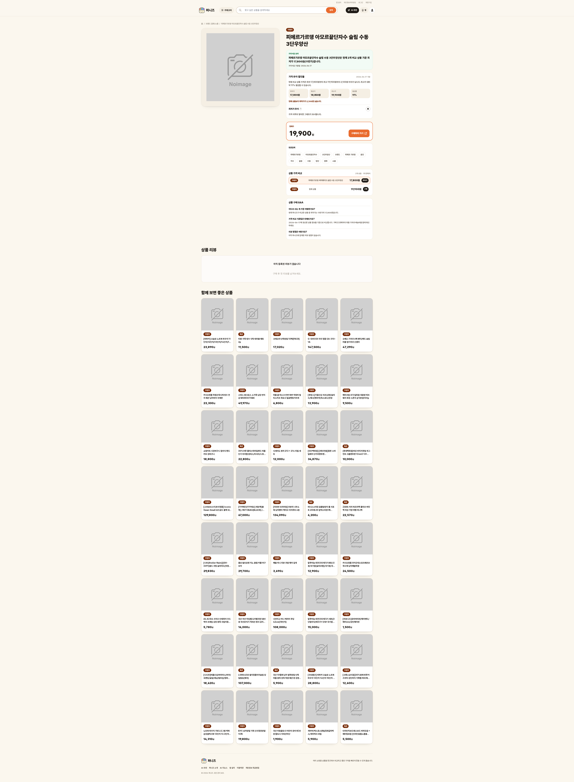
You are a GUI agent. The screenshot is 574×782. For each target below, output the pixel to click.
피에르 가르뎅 (350, 154)
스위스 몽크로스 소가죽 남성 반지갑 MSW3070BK (251, 396)
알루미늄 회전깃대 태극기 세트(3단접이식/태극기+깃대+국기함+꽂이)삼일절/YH (321, 621)
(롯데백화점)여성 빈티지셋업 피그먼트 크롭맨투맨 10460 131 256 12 (356, 453)
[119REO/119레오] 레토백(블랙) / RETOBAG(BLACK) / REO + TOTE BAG (251, 509)
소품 (334, 161)
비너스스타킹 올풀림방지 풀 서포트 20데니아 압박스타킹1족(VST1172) (321, 509)
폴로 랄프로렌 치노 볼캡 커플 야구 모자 (252, 564)
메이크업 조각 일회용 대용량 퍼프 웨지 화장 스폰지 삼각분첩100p (356, 396)
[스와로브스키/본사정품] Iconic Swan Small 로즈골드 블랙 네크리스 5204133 (217, 509)
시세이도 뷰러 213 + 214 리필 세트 (287, 452)
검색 (331, 10)
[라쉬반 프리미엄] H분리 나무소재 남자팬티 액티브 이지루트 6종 (286, 508)
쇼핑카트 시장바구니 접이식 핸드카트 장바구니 (216, 452)
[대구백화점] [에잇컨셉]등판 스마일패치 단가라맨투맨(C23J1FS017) (322, 453)
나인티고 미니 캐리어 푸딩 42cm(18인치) (283, 620)
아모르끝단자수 (311, 154)
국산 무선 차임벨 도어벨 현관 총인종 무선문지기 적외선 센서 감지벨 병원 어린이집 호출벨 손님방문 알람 (252, 621)
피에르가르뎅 (295, 154)
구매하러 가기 (357, 133)
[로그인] (372, 10)
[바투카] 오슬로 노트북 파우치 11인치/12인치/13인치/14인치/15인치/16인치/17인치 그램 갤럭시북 (217, 341)
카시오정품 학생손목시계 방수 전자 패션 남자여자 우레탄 (216, 396)
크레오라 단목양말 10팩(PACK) (286, 339)
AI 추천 (204, 768)
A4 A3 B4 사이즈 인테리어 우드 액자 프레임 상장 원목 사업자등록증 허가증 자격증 (217, 621)
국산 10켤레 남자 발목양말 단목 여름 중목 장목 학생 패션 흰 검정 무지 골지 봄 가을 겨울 (286, 677)
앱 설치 (338, 2)
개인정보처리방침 (350, 2)
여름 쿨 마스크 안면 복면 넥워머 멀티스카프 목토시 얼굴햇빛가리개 (287, 396)
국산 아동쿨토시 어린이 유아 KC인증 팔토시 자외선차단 (287, 732)
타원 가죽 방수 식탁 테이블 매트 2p (251, 340)
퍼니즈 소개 (213, 768)
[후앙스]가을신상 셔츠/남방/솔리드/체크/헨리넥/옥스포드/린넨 (321, 396)
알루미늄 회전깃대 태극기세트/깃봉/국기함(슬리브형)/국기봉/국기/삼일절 (322, 565)
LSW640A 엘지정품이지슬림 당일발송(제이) (252, 676)
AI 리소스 (223, 768)
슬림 (300, 161)
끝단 (362, 154)
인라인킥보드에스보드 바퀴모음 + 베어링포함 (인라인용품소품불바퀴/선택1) (356, 733)
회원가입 (369, 2)
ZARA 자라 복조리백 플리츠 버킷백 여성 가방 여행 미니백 (356, 508)
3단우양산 (326, 154)
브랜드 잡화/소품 (212, 24)
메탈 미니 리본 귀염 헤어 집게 (285, 563)
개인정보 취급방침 (252, 768)
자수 (292, 161)
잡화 (325, 161)
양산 (317, 161)
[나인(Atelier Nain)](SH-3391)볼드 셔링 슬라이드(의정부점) (217, 565)
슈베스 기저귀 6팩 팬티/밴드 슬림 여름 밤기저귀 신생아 (356, 340)
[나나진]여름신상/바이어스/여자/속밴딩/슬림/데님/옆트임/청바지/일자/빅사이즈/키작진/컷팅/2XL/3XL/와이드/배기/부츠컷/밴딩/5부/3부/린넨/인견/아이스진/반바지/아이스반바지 (217, 677)
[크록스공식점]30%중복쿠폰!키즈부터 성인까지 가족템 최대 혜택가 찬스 (356, 677)
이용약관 (240, 768)
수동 (309, 161)
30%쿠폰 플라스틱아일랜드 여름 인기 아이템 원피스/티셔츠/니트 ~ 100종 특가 (252, 453)
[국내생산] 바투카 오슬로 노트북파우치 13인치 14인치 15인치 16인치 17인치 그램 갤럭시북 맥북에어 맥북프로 (321, 677)
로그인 (360, 2)
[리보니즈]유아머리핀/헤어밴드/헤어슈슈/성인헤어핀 (356, 620)
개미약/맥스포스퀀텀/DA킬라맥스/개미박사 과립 (321, 732)
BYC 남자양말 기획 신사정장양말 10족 (251, 732)
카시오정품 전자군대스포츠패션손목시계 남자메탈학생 (356, 564)
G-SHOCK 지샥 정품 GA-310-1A (322, 340)
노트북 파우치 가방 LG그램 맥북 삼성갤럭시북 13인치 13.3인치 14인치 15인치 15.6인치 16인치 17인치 (217, 733)
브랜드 (337, 154)
